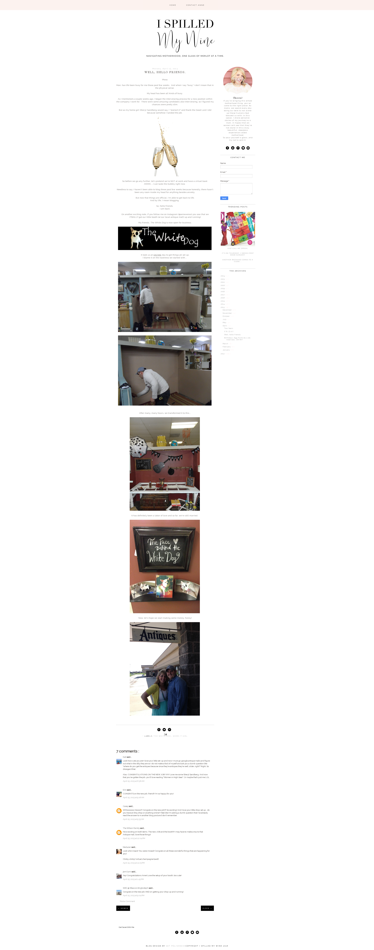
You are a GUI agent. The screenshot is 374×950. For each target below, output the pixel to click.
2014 (223, 304)
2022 (223, 282)
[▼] (220, 307)
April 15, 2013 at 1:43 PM (133, 879)
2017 (223, 295)
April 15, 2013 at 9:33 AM (133, 819)
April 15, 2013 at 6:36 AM (133, 781)
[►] (220, 276)
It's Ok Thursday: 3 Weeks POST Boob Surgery (238, 254)
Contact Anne (195, 5)
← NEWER (123, 908)
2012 (223, 354)
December (227, 310)
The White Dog (163, 736)
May (225, 322)
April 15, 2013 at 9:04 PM (133, 895)
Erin (125, 790)
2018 (223, 292)
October (226, 316)
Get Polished (175, 946)
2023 (223, 279)
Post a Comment (127, 901)
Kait (125, 757)
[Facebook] (227, 148)
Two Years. (229, 328)
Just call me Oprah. (237, 248)
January (226, 350)
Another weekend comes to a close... (237, 260)
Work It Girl (180, 736)
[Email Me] (248, 148)
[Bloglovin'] (243, 148)
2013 (223, 307)
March (226, 344)
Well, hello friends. (232, 335)
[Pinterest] (238, 148)
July (225, 319)
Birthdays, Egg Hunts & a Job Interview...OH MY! (237, 339)
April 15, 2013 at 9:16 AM (133, 797)
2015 (223, 301)
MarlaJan (127, 847)
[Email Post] (165, 734)
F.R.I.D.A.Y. (229, 332)
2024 (223, 276)
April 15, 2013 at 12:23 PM (134, 863)
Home (172, 5)
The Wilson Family (131, 828)
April (225, 326)
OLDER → (207, 908)
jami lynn (127, 871)
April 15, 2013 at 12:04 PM (134, 838)
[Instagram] (232, 148)
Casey (126, 806)
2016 (223, 298)
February (227, 347)
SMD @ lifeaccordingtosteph (136, 888)
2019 (223, 288)
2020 (223, 285)
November (227, 313)
